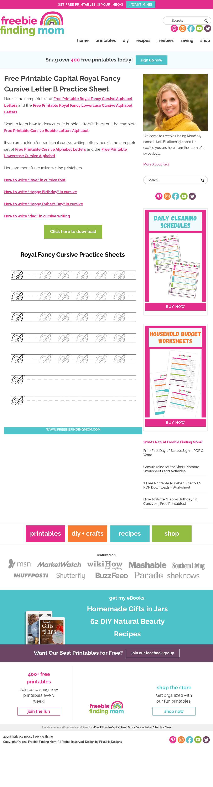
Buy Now (175, 307)
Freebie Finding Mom (32, 23)
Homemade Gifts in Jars (127, 609)
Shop (172, 533)
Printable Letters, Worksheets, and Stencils (66, 727)
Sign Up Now (151, 60)
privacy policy (22, 736)
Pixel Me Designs (110, 741)
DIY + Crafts (88, 533)
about (7, 736)
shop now (174, 711)
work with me (44, 736)
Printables (45, 533)
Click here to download (73, 231)
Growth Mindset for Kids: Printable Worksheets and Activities (171, 469)
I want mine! (140, 4)
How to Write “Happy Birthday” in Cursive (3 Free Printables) (170, 501)
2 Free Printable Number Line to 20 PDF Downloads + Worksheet (172, 485)
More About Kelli (156, 164)
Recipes (130, 533)
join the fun (39, 711)
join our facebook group (152, 653)
